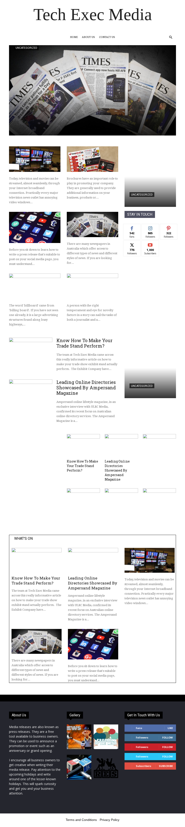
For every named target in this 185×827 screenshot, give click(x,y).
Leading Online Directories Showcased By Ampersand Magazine (86, 387)
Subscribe (150, 244)
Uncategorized (26, 47)
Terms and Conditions (81, 820)
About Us (88, 37)
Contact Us (107, 37)
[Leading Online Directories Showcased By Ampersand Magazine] (30, 395)
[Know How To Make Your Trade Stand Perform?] (30, 353)
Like (132, 227)
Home (74, 37)
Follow (150, 227)
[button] (170, 37)
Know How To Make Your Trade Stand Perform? (84, 343)
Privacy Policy (109, 820)
